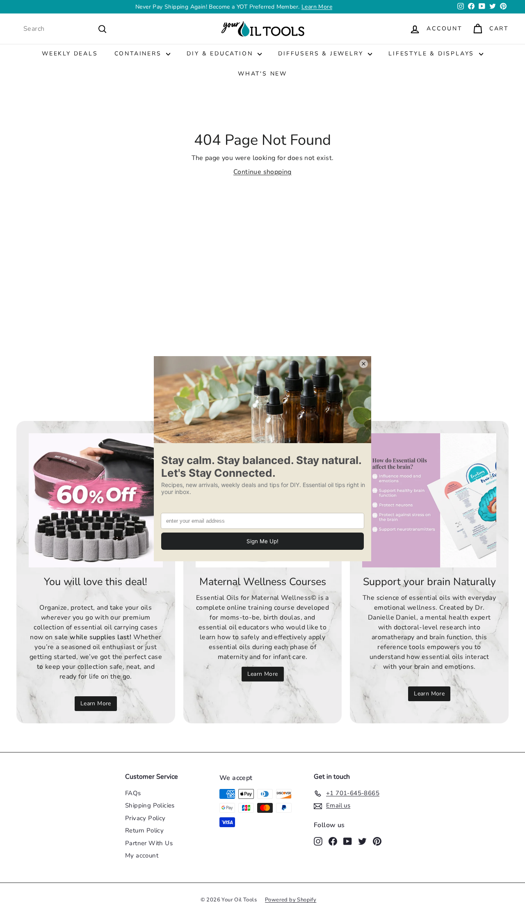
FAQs (133, 793)
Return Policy (144, 830)
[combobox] (65, 28)
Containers (139, 53)
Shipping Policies (150, 805)
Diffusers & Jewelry (322, 53)
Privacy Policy (145, 818)
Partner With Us (149, 843)
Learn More (95, 703)
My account (141, 855)
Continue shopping (262, 171)
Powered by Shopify (290, 899)
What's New (262, 74)
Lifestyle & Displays (432, 53)
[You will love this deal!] (96, 500)
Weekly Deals (70, 53)
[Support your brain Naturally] (429, 500)
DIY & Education (221, 53)
